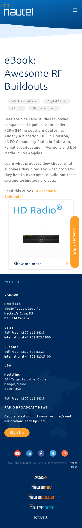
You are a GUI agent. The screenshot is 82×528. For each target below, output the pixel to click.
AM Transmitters (24, 101)
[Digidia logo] (41, 476)
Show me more (28, 264)
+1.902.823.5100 (38, 356)
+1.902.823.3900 (38, 337)
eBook (16, 108)
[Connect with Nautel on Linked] (29, 453)
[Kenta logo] (41, 516)
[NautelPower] (41, 496)
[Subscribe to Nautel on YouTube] (17, 453)
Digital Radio (56, 101)
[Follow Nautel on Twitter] (53, 453)
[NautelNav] (41, 486)
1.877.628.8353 (32, 351)
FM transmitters (44, 108)
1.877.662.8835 (32, 332)
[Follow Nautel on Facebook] (41, 453)
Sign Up (17, 432)
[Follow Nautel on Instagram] (64, 453)
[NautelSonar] (41, 506)
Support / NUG (75, 242)
